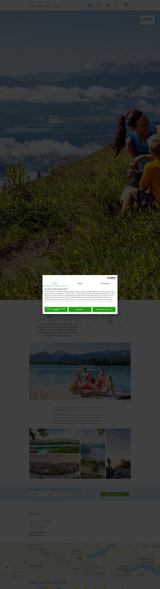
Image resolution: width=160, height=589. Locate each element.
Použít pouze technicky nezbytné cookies (56, 309)
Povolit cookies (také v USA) (104, 309)
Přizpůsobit (79, 309)
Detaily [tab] (80, 283)
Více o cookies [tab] (105, 283)
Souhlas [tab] (55, 283)
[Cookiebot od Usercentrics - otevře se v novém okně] (108, 278)
